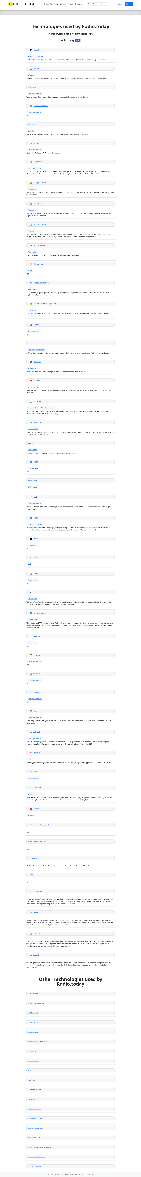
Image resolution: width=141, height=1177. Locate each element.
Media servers (33, 545)
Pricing (70, 4)
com (35, 771)
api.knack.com (33, 1061)
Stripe (36, 518)
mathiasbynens (33, 858)
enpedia (37, 636)
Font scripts (32, 252)
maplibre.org (33, 1022)
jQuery (36, 143)
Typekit (30, 443)
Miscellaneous (33, 468)
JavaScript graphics (35, 168)
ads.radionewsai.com (36, 1166)
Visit (77, 40)
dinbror (36, 692)
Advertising (32, 189)
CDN (29, 564)
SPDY (36, 462)
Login (120, 4)
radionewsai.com (34, 1109)
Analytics (31, 231)
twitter (36, 557)
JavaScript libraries (35, 94)
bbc (35, 711)
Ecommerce (32, 580)
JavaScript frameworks (36, 350)
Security (31, 131)
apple (36, 539)
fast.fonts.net (33, 1013)
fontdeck (37, 809)
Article (81, 1174)
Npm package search (41, 825)
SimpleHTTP (32, 480)
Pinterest (37, 68)
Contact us (78, 4)
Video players (33, 387)
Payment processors (35, 56)
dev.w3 (35, 574)
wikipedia (36, 912)
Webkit (30, 875)
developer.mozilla (40, 613)
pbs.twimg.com (33, 1032)
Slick (35, 497)
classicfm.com (33, 1099)
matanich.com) (33, 1051)
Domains (63, 4)
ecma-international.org (36, 1003)
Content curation (34, 331)
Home (46, 4)
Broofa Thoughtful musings (38, 841)
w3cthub (36, 674)
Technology (54, 4)
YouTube (37, 380)
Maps (30, 271)
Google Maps (39, 264)
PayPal (36, 50)
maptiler (37, 753)
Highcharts (38, 162)
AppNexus (37, 362)
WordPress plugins (48, 408)
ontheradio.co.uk (34, 1138)
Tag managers (33, 289)
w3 (35, 592)
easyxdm (36, 732)
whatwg (37, 655)
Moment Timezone (41, 106)
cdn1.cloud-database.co (36, 1157)
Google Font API (40, 245)
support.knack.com (35, 1118)
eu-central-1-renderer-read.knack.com (42, 1147)
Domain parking (34, 778)
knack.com (32, 1070)
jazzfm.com (32, 1080)
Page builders (33, 408)
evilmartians (37, 891)
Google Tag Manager (41, 283)
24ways (36, 955)
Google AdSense (40, 183)
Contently (37, 325)
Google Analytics (40, 224)
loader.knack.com (34, 1090)
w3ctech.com (33, 994)
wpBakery (37, 401)
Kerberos (31, 124)
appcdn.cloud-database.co (37, 1042)
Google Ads (38, 203)
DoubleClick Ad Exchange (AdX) (45, 304)
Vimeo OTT (38, 422)
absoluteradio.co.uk (35, 1128)
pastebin (36, 933)
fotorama (37, 788)
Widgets (31, 75)
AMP (29, 343)
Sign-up (128, 4)
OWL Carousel (33, 87)
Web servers (32, 487)
